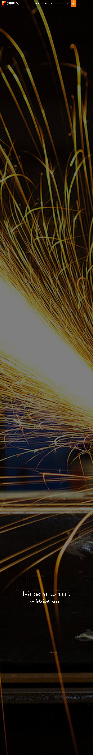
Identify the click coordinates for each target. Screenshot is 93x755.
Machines (47, 3)
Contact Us (67, 3)
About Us (41, 3)
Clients (60, 3)
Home (35, 3)
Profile (73, 4)
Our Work (54, 3)
